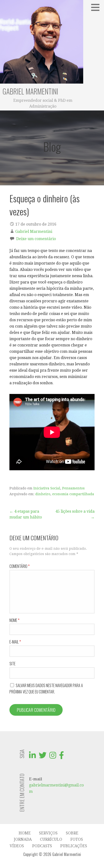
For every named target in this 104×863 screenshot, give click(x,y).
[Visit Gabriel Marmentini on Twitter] (42, 756)
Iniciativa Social (46, 488)
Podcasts (42, 846)
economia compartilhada (73, 494)
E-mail (15, 642)
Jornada (23, 839)
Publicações (73, 846)
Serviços (48, 833)
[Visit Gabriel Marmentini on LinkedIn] (32, 756)
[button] (97, 7)
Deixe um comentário (36, 238)
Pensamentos (73, 488)
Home (25, 833)
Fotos (76, 839)
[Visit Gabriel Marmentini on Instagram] (52, 756)
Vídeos (17, 846)
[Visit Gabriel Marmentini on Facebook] (61, 756)
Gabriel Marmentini (30, 91)
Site (12, 664)
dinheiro (42, 494)
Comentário (19, 566)
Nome (14, 620)
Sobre (72, 833)
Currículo (51, 839)
